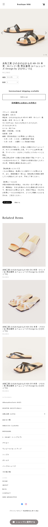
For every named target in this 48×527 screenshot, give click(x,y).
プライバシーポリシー (16, 510)
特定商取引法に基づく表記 (30, 510)
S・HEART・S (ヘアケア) (12, 437)
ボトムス (5, 460)
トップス (5, 454)
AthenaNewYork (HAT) (11, 402)
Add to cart (24, 97)
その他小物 (6, 472)
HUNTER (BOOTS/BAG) (12, 408)
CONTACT (6, 493)
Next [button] (45, 32)
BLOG (4, 489)
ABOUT (5, 485)
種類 (4, 77)
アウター (5, 443)
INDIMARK (6, 431)
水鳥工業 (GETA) (9, 414)
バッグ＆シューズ (9, 466)
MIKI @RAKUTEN (9, 497)
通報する (17, 202)
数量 (4, 82)
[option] (24, 33)
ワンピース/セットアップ (12, 449)
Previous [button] (2, 32)
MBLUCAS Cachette (10, 426)
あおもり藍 (6, 420)
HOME (5, 481)
